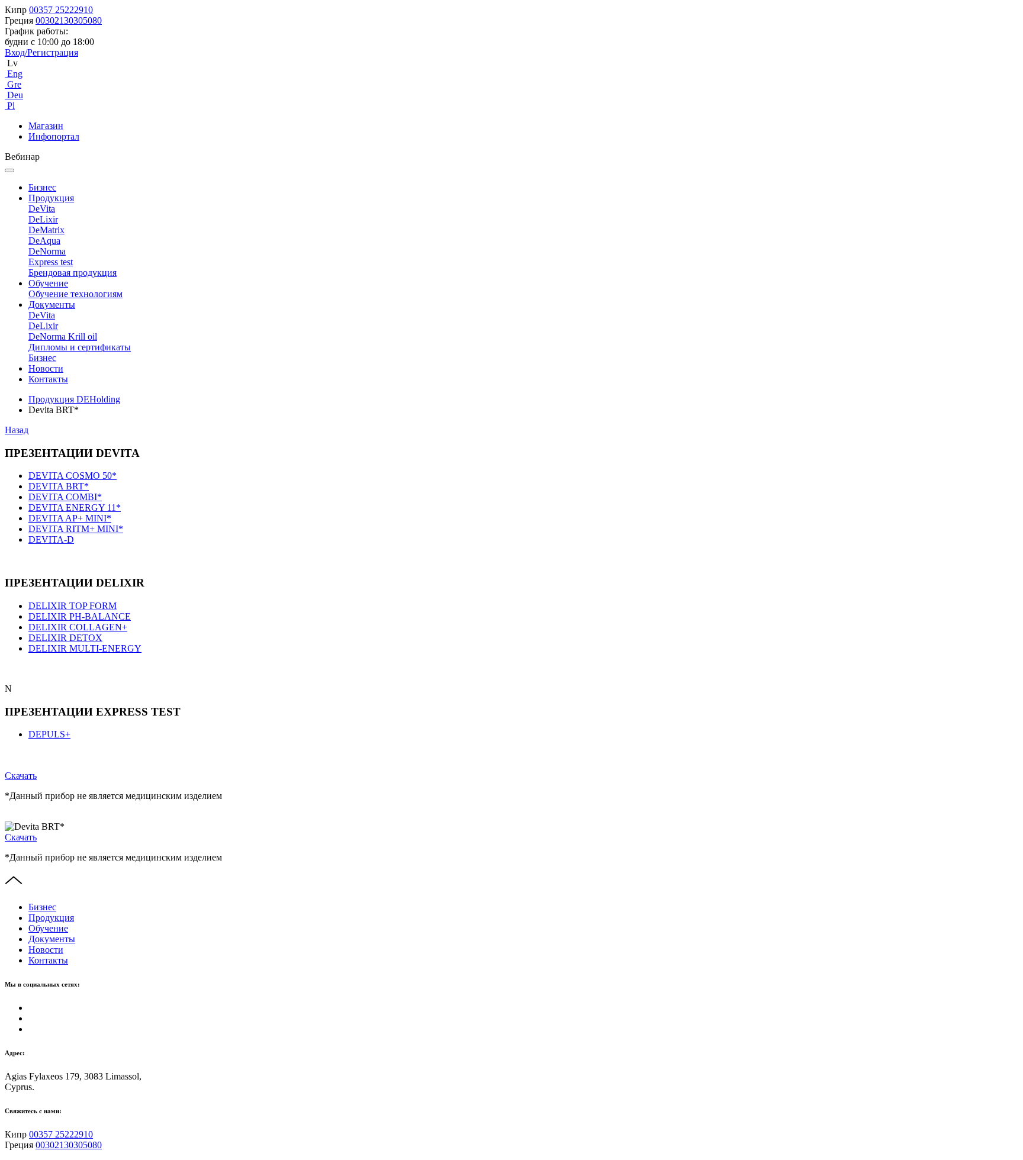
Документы (51, 304)
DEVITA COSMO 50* (72, 476)
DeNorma (47, 251)
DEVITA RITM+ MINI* (75, 529)
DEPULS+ (49, 734)
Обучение (48, 283)
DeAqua (44, 241)
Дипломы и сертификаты (79, 347)
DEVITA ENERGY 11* (74, 507)
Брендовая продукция (72, 273)
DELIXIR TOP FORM (72, 606)
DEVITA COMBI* (65, 497)
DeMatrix (46, 230)
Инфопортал (53, 136)
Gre (13, 84)
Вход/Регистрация (41, 52)
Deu (14, 95)
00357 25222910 (61, 10)
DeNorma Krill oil (62, 336)
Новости (45, 368)
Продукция (51, 198)
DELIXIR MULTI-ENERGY (84, 648)
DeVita (41, 209)
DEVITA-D (51, 539)
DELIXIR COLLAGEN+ (77, 627)
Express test (50, 262)
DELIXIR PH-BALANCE (79, 616)
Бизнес (42, 187)
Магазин (45, 126)
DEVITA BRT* (58, 486)
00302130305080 (69, 20)
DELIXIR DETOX (65, 638)
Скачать (21, 776)
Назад (16, 430)
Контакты (48, 379)
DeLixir (43, 219)
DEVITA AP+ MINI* (69, 518)
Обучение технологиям (75, 294)
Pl (10, 106)
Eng (13, 74)
